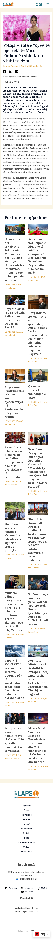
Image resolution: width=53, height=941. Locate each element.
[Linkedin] (16, 71)
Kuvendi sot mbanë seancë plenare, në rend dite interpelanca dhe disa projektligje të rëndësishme (14, 462)
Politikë (26, 819)
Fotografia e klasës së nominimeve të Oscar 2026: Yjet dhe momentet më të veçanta (15, 739)
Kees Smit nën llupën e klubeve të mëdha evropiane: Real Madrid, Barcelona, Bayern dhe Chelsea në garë (37, 255)
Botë (23, 66)
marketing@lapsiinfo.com (26, 908)
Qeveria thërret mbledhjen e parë (37, 392)
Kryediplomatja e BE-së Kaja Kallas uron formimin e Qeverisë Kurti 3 (15, 318)
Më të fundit (32, 66)
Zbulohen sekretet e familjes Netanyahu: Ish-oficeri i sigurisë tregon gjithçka (13, 537)
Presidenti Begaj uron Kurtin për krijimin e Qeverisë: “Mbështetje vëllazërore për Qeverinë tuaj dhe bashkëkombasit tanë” (38, 468)
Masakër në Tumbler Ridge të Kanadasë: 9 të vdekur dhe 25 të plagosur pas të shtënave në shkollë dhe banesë (37, 745)
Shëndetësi (26, 828)
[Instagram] (40, 4)
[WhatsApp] (10, 71)
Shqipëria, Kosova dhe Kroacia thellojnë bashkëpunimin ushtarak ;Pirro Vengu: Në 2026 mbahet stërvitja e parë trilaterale (37, 539)
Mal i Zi (26, 847)
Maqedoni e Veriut (26, 842)
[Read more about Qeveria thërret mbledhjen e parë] (38, 375)
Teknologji (27, 814)
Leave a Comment (11, 66)
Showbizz (15, 758)
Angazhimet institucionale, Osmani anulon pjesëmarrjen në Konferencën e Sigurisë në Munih (14, 401)
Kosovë (19, 284)
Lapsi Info (26, 805)
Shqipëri (14, 484)
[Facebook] (37, 4)
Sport (36, 280)
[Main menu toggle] (48, 4)
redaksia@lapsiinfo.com (26, 911)
